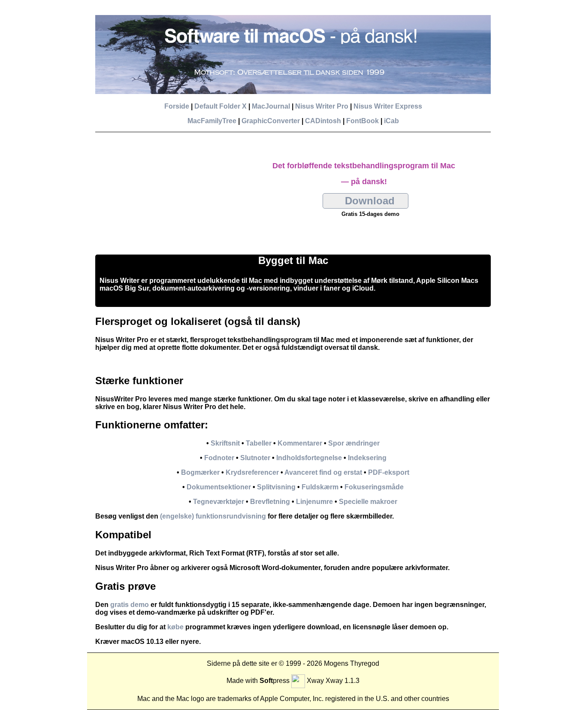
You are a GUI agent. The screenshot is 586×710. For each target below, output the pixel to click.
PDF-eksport (388, 472)
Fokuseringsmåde (374, 487)
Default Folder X (220, 106)
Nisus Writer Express (387, 106)
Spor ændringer (354, 443)
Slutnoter (255, 457)
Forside (176, 106)
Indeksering (367, 457)
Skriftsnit (225, 443)
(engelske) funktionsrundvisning (213, 516)
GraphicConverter (271, 120)
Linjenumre (314, 501)
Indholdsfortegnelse (309, 457)
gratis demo (129, 604)
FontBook (362, 120)
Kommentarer (300, 443)
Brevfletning (270, 501)
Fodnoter (219, 457)
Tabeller (259, 443)
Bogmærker (200, 472)
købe (175, 627)
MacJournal (271, 106)
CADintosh (323, 120)
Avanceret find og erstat (323, 472)
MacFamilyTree (211, 120)
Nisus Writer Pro (321, 106)
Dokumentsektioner (219, 487)
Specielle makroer (368, 501)
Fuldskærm (320, 487)
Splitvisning (276, 487)
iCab (391, 120)
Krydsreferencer (252, 472)
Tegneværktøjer (218, 501)
